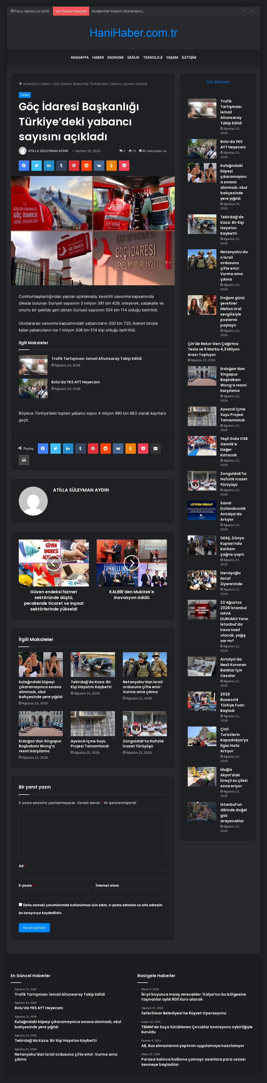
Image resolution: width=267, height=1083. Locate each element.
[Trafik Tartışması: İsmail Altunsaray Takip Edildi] (33, 365)
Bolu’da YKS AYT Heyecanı (75, 382)
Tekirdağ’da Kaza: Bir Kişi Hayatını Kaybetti (91, 684)
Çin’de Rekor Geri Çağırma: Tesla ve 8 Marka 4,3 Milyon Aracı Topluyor (214, 349)
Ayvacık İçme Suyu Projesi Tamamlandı (90, 744)
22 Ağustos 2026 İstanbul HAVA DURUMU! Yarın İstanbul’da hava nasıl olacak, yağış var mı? (234, 621)
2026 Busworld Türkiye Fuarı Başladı (232, 702)
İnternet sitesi (107, 885)
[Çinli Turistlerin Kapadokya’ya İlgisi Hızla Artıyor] (202, 736)
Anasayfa (80, 57)
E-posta (26, 885)
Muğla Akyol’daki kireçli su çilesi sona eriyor (234, 778)
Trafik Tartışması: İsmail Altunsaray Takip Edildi (96, 358)
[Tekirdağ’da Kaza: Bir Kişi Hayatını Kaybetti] (93, 664)
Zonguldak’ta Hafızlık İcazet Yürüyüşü (143, 744)
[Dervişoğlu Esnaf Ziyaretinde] (202, 580)
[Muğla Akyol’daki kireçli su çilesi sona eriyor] (202, 776)
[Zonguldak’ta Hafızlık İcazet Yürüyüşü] (145, 723)
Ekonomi (115, 57)
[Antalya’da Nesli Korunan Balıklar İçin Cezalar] (202, 666)
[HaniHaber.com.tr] (133, 32)
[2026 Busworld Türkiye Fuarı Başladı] (202, 701)
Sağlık (133, 57)
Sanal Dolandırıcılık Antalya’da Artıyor (233, 511)
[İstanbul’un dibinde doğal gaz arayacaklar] (202, 811)
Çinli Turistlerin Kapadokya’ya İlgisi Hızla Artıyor (234, 740)
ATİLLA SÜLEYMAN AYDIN (48, 151)
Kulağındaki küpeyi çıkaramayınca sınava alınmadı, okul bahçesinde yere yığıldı (155, 11)
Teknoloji (152, 57)
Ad (22, 866)
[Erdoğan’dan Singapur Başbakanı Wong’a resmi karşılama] (41, 723)
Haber (98, 57)
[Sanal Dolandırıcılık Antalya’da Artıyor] (202, 510)
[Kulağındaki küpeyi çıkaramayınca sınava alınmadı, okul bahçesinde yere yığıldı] (41, 664)
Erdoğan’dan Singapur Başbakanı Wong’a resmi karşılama (40, 746)
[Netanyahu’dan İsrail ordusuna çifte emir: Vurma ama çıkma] (145, 664)
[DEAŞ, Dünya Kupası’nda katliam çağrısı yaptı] (202, 545)
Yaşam (172, 57)
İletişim (189, 57)
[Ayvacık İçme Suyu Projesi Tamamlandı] (93, 723)
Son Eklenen (218, 81)
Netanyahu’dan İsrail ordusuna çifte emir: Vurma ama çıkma (143, 686)
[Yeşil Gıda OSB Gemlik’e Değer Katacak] (202, 446)
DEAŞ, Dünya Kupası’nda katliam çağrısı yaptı (232, 546)
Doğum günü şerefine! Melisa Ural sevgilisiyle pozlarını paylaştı (232, 311)
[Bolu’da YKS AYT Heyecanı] (33, 388)
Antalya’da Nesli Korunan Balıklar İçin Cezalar (233, 667)
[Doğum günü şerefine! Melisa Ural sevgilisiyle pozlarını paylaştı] (202, 305)
